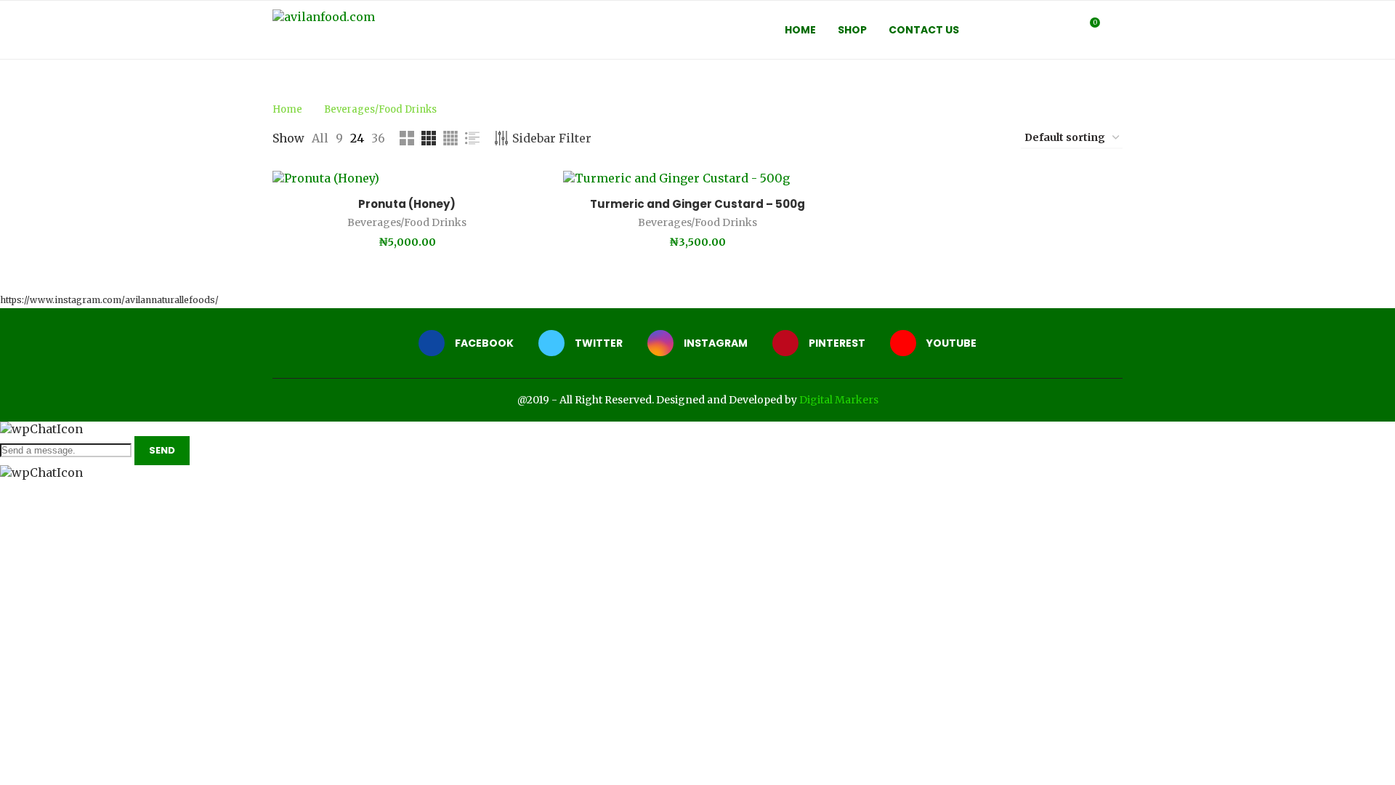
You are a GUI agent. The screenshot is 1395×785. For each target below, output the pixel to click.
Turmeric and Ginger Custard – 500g (697, 204)
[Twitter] (1022, 30)
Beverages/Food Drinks (406, 222)
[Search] (1115, 30)
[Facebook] (1007, 30)
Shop (852, 30)
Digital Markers (838, 399)
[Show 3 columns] (428, 138)
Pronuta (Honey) (407, 204)
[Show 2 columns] (407, 138)
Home (800, 30)
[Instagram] (1037, 30)
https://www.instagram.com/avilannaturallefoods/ (109, 299)
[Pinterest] (1052, 30)
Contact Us (924, 30)
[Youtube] (1068, 30)
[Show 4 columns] (450, 138)
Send (162, 450)
